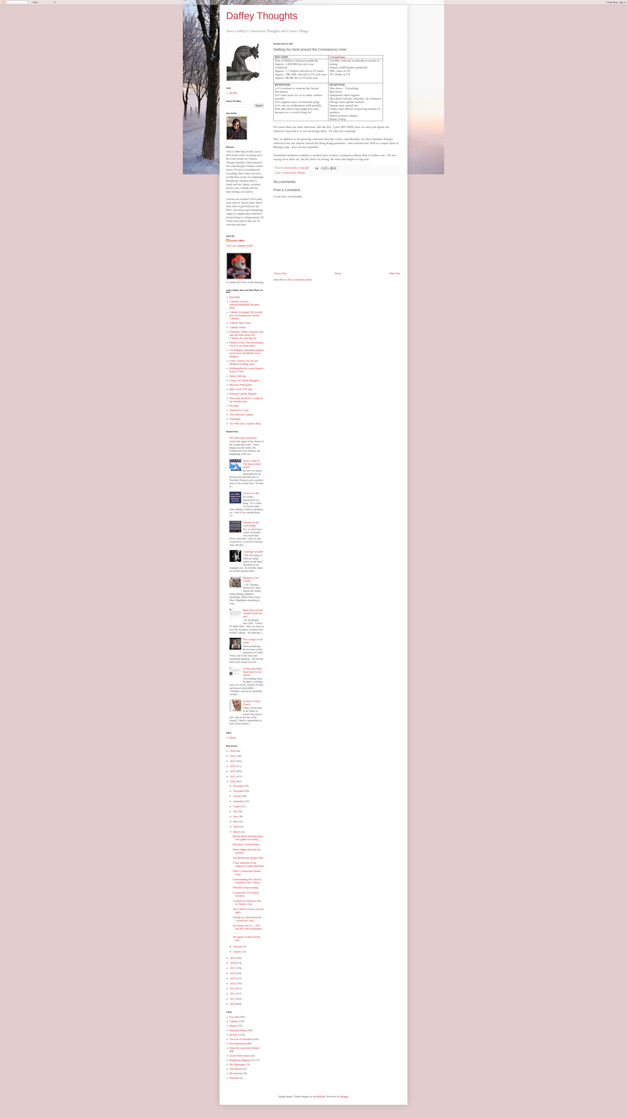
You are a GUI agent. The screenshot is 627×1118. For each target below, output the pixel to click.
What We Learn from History (244, 1048)
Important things (237, 1030)
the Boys (234, 1034)
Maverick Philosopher (240, 384)
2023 (233, 766)
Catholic (233, 1021)
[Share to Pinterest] (335, 168)
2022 (233, 771)
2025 (233, 756)
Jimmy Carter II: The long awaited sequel (252, 463)
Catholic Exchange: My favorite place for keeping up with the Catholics (245, 315)
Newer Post (280, 273)
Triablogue (235, 419)
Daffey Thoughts (261, 15)
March (237, 831)
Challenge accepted (253, 551)
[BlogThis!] (325, 168)
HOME (233, 93)
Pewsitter (234, 405)
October (237, 796)
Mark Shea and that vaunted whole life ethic (253, 613)
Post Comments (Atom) (300, 279)
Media (232, 1025)
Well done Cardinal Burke (246, 844)
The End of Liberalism (241, 1039)
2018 (233, 963)
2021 (233, 776)
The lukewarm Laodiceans (243, 437)
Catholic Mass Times (240, 323)
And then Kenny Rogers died (248, 857)
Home (338, 273)
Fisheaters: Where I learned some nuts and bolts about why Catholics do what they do (246, 334)
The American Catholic (241, 414)
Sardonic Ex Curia (239, 410)
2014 (233, 983)
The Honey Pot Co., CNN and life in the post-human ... (247, 928)
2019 (233, 958)
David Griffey (237, 240)
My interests (235, 1073)
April (236, 826)
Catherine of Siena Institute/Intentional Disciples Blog (244, 304)
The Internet (235, 1069)
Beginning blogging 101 (242, 1060)
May (236, 821)
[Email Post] (316, 167)
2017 (233, 968)
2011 (233, 998)
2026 (233, 751)
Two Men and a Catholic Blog (245, 423)
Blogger (344, 1096)
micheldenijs (319, 1096)
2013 (233, 988)
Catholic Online (237, 327)
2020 (233, 781)
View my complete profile (239, 245)
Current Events (289, 172)
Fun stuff (234, 1017)
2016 (233, 973)
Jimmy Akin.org (237, 376)
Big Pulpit (234, 297)
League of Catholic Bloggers (244, 380)
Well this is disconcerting (245, 887)
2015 (233, 978)
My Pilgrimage (237, 1064)
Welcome (234, 1078)
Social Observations (239, 1055)
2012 (233, 993)
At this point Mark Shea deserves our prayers (252, 671)
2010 (233, 1003)
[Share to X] (328, 168)
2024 (233, 761)
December (238, 786)
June (236, 816)
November (239, 791)
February (238, 946)
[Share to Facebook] (331, 168)
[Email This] (322, 168)
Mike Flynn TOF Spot (241, 389)
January (237, 951)
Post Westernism (237, 1043)
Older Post (394, 273)
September (239, 801)
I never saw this (251, 493)
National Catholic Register (243, 393)
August (237, 806)
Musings (301, 172)
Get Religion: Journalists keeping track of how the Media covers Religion (246, 353)
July (235, 811)
